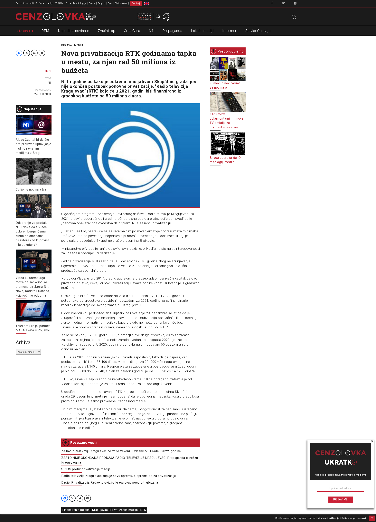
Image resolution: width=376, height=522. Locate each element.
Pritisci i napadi (25, 3)
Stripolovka (121, 3)
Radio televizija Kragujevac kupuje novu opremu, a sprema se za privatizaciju (118, 476)
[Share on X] (26, 53)
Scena (92, 3)
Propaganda (172, 31)
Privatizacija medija (124, 510)
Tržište (59, 3)
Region (102, 3)
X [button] (372, 518)
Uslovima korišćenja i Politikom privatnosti (341, 518)
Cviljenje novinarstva (31, 189)
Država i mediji (44, 3)
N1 (151, 31)
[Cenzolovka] (56, 16)
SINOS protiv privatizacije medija (86, 469)
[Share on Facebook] (19, 53)
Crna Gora (132, 31)
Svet (110, 3)
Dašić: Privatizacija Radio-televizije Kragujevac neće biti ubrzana (109, 482)
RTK (143, 510)
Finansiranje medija (75, 510)
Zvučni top (106, 31)
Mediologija (80, 3)
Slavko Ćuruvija (258, 31)
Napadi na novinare (73, 31)
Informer (229, 31)
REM (45, 31)
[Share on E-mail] (42, 53)
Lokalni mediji (202, 31)
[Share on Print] (34, 53)
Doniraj (136, 3)
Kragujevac (100, 510)
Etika (68, 3)
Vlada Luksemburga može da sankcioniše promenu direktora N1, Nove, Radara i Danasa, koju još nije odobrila (33, 286)
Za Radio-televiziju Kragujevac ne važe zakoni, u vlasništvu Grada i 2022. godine (121, 451)
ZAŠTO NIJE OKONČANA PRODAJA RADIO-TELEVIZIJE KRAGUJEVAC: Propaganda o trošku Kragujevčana (129, 460)
